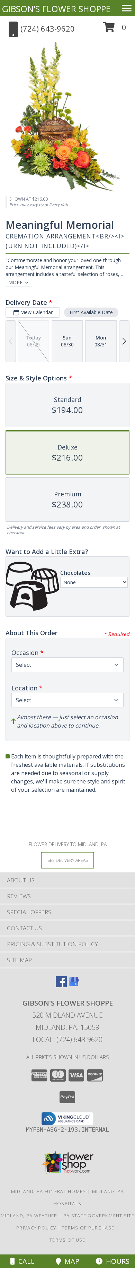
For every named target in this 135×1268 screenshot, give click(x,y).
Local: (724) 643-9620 (67, 1039)
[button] (114, 29)
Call (25, 1261)
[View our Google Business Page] (73, 985)
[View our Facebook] (61, 985)
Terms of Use (68, 1240)
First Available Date (91, 312)
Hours (115, 1261)
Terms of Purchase (88, 1228)
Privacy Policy (36, 1228)
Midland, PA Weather (29, 1215)
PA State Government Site (98, 1215)
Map (70, 1261)
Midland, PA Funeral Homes (48, 1191)
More (15, 282)
